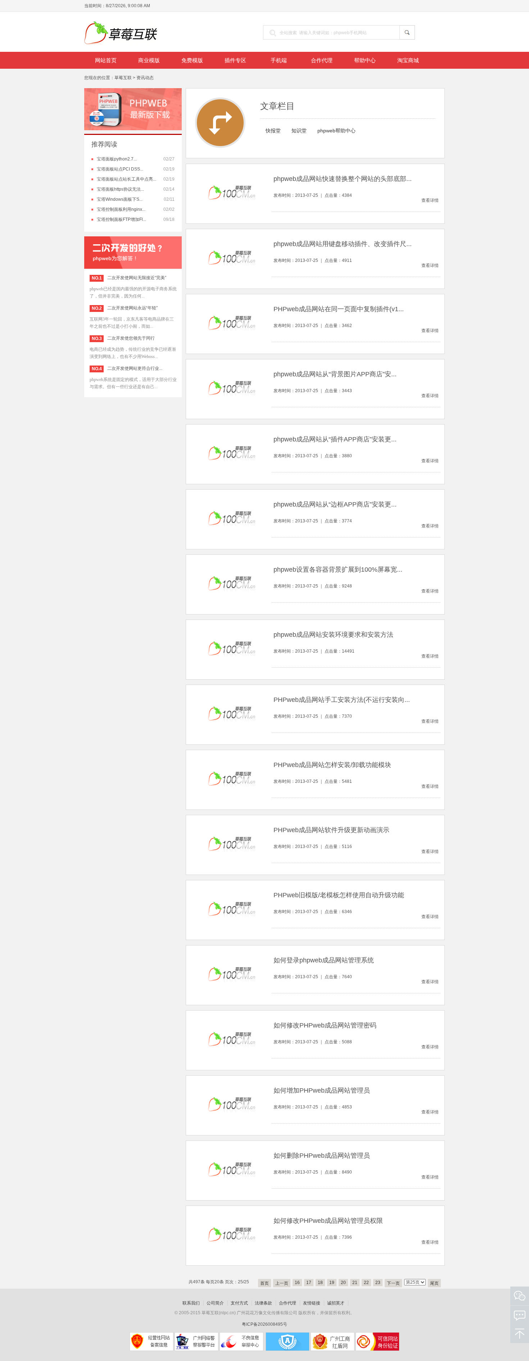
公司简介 (215, 1303)
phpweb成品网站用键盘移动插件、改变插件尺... (342, 244)
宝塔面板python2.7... (117, 159)
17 (308, 1282)
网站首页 (106, 60)
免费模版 (192, 60)
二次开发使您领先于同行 (131, 338)
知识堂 (299, 130)
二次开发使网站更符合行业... (134, 368)
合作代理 (322, 60)
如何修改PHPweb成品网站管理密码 (324, 1025)
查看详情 (430, 200)
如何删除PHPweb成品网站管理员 (321, 1155)
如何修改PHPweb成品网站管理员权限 (328, 1220)
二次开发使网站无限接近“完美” (136, 277)
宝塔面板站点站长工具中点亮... (126, 179)
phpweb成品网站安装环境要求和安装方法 (333, 634)
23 (377, 1282)
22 (366, 1282)
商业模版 (149, 60)
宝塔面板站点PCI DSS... (120, 169)
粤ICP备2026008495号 (264, 1324)
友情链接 (311, 1303)
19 (331, 1282)
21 (354, 1282)
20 (343, 1282)
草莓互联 (123, 77)
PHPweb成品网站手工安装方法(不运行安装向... (341, 699)
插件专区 (235, 60)
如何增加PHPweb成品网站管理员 (321, 1090)
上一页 (281, 1283)
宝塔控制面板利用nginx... (121, 209)
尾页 (434, 1283)
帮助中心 (365, 60)
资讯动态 (145, 77)
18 (320, 1282)
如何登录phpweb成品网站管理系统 (323, 960)
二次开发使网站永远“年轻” (132, 307)
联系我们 (191, 1303)
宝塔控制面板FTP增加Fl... (121, 219)
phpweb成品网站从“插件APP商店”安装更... (335, 439)
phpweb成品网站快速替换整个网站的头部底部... (342, 178)
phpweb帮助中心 (336, 130)
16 (297, 1282)
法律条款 (263, 1303)
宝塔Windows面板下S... (120, 199)
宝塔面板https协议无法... (120, 189)
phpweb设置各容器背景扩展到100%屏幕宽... (337, 569)
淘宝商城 (408, 60)
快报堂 (273, 130)
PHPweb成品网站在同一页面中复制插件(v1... (338, 309)
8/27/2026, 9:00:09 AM (128, 5)
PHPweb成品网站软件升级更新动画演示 (331, 830)
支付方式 (239, 1303)
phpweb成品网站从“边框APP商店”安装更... (335, 504)
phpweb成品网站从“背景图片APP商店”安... (335, 374)
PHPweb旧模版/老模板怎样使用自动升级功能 (338, 895)
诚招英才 (335, 1303)
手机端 (279, 60)
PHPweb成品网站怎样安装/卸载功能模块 (332, 764)
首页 (264, 1283)
